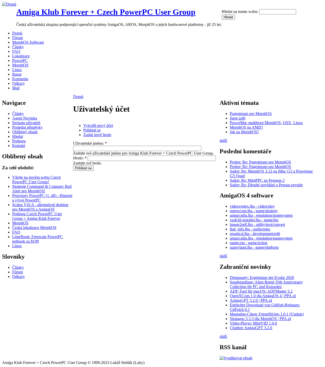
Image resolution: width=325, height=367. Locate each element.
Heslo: (80, 158)
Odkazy (18, 83)
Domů (17, 33)
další (223, 140)
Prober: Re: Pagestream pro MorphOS (260, 162)
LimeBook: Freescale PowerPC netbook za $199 (37, 239)
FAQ (16, 51)
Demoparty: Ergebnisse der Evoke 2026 (262, 277)
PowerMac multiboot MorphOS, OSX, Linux (266, 123)
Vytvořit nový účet (98, 125)
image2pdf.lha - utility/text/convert (257, 224)
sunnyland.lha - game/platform (254, 247)
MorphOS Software (28, 42)
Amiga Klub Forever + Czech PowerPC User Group (106, 11)
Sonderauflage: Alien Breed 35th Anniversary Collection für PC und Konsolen (266, 284)
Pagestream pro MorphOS (251, 113)
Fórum (17, 38)
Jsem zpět (237, 118)
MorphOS (20, 65)
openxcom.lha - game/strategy (254, 211)
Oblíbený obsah (25, 132)
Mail (16, 88)
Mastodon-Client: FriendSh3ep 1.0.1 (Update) (267, 314)
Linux (17, 70)
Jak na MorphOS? (244, 132)
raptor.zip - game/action (248, 243)
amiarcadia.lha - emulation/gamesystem (261, 215)
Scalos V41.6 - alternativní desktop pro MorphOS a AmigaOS (40, 207)
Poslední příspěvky (27, 127)
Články (18, 47)
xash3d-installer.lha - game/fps (254, 220)
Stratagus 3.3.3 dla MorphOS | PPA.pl (260, 318)
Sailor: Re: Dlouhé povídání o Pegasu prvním (266, 185)
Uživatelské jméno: (90, 143)
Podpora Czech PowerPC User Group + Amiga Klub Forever (37, 216)
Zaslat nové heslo (97, 134)
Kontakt (18, 145)
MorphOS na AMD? (246, 127)
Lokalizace (21, 56)
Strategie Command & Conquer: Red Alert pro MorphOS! (42, 188)
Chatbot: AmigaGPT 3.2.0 (251, 328)
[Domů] (9, 4)
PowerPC (20, 60)
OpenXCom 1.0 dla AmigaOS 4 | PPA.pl (263, 296)
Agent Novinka (24, 118)
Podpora (19, 141)
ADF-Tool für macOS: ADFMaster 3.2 (261, 291)
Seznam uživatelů (26, 123)
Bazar (17, 74)
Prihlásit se (92, 130)
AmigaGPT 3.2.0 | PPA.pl (251, 300)
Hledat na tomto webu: (240, 11)
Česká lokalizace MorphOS (34, 227)
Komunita (20, 79)
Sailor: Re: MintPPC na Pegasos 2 (257, 180)
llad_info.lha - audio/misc (250, 229)
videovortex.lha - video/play (252, 206)
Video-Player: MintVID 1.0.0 (253, 323)
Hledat (17, 136)
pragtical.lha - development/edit (255, 233)
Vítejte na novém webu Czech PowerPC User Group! (36, 179)
